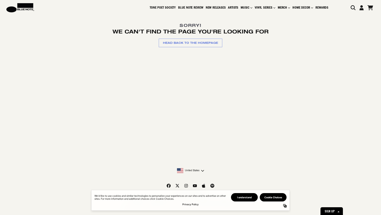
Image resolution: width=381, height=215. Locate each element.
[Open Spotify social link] (212, 185)
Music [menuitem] (245, 7)
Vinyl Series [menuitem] (263, 7)
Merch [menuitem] (282, 7)
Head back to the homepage (190, 42)
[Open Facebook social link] (168, 185)
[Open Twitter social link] (177, 185)
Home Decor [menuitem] (301, 7)
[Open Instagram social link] (186, 185)
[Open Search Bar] (353, 8)
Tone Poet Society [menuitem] (163, 7)
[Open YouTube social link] (194, 185)
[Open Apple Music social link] (203, 185)
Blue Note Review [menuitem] (190, 7)
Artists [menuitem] (233, 7)
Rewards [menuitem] (322, 7)
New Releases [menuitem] (216, 7)
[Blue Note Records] (20, 7)
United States (192, 170)
